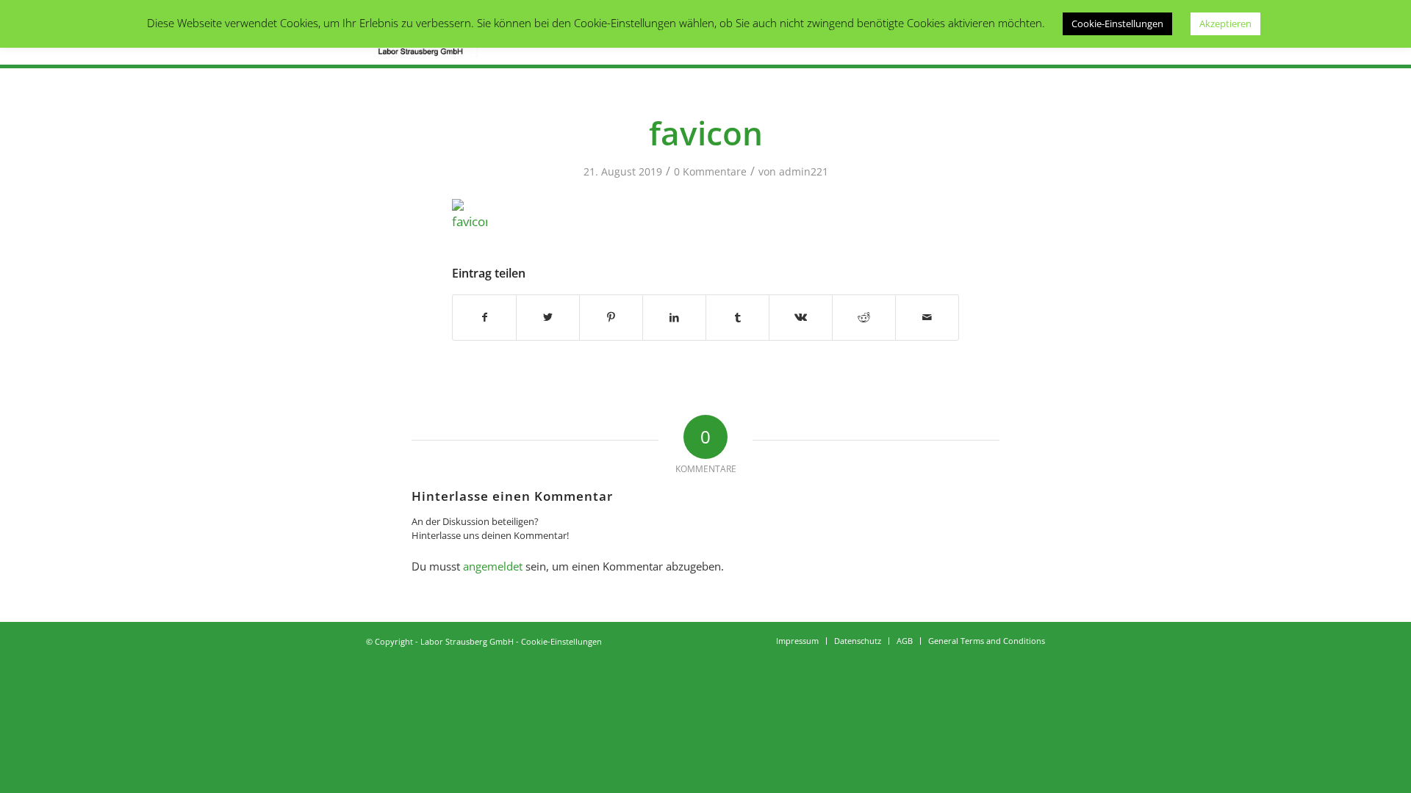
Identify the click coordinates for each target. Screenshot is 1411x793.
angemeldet (493, 566)
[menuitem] (797, 641)
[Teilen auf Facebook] (484, 317)
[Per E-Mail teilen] (927, 317)
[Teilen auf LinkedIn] (674, 317)
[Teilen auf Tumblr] (737, 317)
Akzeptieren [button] (1225, 23)
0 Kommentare (710, 171)
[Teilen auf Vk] (800, 317)
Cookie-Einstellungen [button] (1117, 23)
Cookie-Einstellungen (561, 641)
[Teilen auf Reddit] (864, 317)
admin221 (803, 171)
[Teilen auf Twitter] (548, 317)
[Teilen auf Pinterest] (611, 317)
